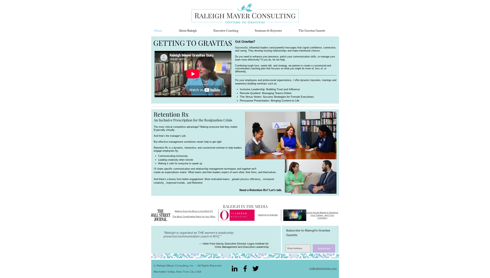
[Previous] (156, 239)
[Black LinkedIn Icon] (234, 268)
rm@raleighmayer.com (323, 268)
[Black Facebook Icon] (245, 268)
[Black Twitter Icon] (256, 268)
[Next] (275, 239)
